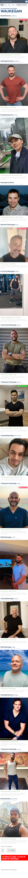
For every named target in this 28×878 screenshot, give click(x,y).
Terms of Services (5, 869)
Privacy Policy (13, 869)
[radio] (2, 5)
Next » (13, 850)
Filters (24, 4)
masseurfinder (6, 1)
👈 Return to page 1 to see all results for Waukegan (13, 858)
